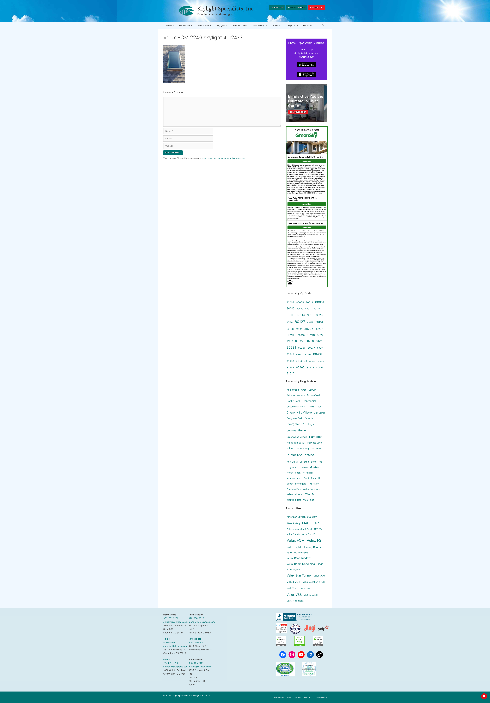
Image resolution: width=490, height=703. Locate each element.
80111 (291, 315)
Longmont (291, 467)
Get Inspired (203, 25)
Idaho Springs (303, 448)
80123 (319, 315)
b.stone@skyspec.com (200, 666)
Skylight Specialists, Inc (225, 9)
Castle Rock (294, 401)
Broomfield (313, 395)
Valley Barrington (312, 489)
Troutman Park (294, 489)
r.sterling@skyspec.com (175, 646)
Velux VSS (294, 595)
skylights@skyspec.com (175, 622)
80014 (319, 302)
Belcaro (291, 395)
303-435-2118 (195, 663)
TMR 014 (318, 529)
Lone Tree (316, 461)
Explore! (291, 25)
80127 (300, 322)
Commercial (316, 7)
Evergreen (294, 424)
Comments (320, 697)
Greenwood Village (297, 437)
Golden (303, 430)
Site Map (297, 697)
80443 (312, 361)
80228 (309, 341)
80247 (299, 354)
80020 (300, 308)
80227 (299, 341)
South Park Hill (312, 478)
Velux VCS (294, 582)
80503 (310, 367)
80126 (290, 322)
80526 (319, 367)
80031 (308, 308)
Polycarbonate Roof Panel (299, 529)
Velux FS (314, 540)
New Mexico (194, 639)
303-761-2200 (277, 7)
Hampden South (296, 442)
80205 (299, 329)
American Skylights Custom (302, 516)
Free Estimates (296, 7)
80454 (290, 367)
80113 (301, 315)
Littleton (304, 461)
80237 (311, 347)
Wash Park (311, 494)
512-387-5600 (170, 642)
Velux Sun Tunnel (299, 575)
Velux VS (292, 588)
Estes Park (310, 418)
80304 (308, 354)
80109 (317, 308)
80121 (310, 315)
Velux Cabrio (293, 534)
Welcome (170, 25)
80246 (290, 354)
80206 (308, 328)
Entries (307, 697)
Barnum (312, 390)
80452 (320, 361)
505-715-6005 (196, 642)
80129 (310, 322)
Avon (304, 389)
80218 (311, 335)
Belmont (301, 395)
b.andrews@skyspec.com (201, 622)
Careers (289, 697)
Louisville (303, 467)
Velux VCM (319, 575)
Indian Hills (318, 448)
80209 (291, 335)
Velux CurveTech (310, 534)
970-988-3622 (196, 618)
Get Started (184, 25)
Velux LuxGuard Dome (297, 552)
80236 (302, 347)
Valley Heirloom (295, 494)
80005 (300, 302)
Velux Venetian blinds (314, 582)
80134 (319, 322)
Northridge (308, 472)
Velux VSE (305, 588)
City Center (319, 412)
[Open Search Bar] (323, 25)
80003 (290, 302)
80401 (317, 354)
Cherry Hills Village (299, 412)
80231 (291, 347)
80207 (319, 329)
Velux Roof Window (299, 558)
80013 (309, 302)
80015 (291, 308)
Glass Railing (293, 523)
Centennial (309, 401)
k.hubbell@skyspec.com (175, 666)
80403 (290, 361)
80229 (319, 341)
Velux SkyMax (293, 569)
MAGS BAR (310, 523)
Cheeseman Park (296, 406)
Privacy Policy (278, 697)
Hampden (315, 436)
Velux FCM (296, 540)
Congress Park (294, 418)
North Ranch (294, 472)
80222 (290, 341)
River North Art (294, 478)
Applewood (293, 389)
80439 (301, 361)
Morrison (315, 467)
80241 (320, 348)
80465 (300, 367)
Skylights (221, 25)
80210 (301, 335)
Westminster (294, 499)
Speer (290, 483)
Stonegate (300, 483)
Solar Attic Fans (240, 25)
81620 (291, 373)
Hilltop (290, 448)
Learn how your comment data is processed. (223, 158)
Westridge (308, 500)
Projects (276, 25)
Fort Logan (309, 424)
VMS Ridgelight (295, 600)
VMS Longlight (311, 595)
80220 (321, 335)
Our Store (307, 25)
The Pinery (313, 483)
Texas (166, 639)
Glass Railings (258, 25)
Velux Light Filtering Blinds (304, 547)
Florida (166, 659)
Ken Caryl (292, 461)
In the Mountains (301, 455)
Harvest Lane (314, 442)
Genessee (291, 430)
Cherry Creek (314, 406)
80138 (290, 329)
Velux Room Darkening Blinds (305, 564)
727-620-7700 (171, 663)
